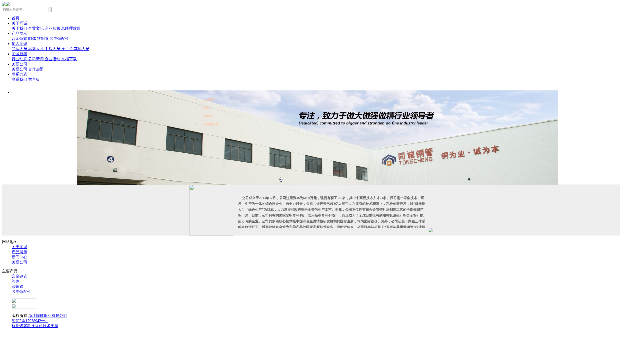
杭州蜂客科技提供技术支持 (35, 326)
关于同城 (19, 247)
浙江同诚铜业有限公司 (47, 316)
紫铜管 (208, 116)
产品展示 (19, 252)
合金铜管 (210, 99)
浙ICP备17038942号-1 (30, 321)
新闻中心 (19, 257)
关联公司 (19, 262)
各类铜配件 (211, 124)
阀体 (207, 107)
